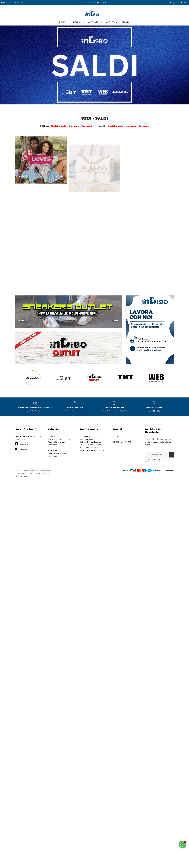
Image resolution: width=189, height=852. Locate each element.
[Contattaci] (176, 3)
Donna (77, 22)
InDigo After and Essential (90, 442)
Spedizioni (52, 450)
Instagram (23, 450)
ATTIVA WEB (26, 476)
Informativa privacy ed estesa (39, 473)
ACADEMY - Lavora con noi (59, 439)
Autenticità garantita (56, 442)
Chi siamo (52, 436)
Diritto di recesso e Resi (58, 453)
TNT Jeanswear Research (90, 445)
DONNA (59, 176)
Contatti (116, 436)
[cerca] (169, 3)
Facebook (23, 444)
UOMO (22, 176)
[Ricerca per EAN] (184, 3)
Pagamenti (52, 445)
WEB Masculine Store (89, 448)
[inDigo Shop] (94, 18)
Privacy (51, 448)
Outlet (110, 22)
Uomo (62, 22)
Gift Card (93, 22)
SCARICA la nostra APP (122, 442)
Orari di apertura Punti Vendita (92, 450)
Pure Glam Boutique (88, 439)
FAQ (114, 439)
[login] (173, 3)
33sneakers (85, 436)
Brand (125, 22)
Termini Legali (53, 456)
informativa (156, 461)
